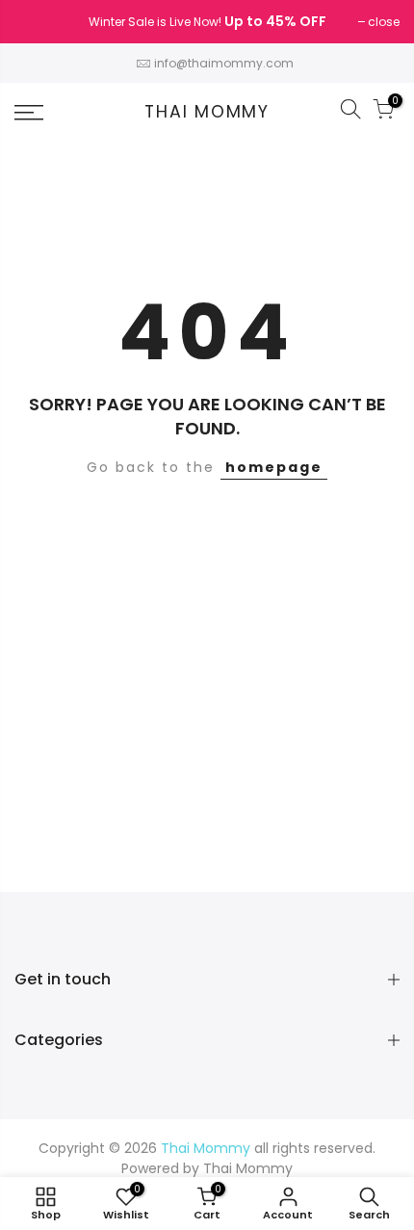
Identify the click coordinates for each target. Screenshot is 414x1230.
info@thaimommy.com (224, 63)
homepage (274, 467)
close (40, 21)
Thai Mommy (207, 112)
